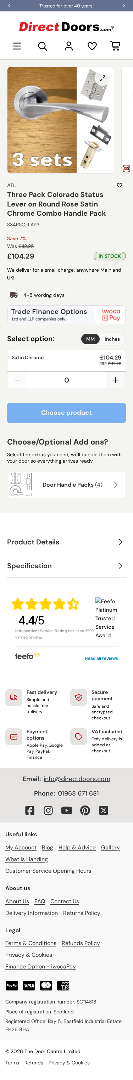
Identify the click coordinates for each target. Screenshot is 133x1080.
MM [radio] (90, 339)
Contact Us (64, 901)
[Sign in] (69, 46)
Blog (47, 847)
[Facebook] (29, 810)
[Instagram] (48, 810)
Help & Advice (77, 847)
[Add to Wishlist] (119, 185)
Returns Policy (81, 913)
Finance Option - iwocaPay (40, 966)
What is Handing (26, 859)
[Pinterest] (85, 810)
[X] (103, 810)
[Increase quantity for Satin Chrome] (116, 380)
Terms (12, 1062)
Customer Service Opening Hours (48, 871)
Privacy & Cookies (28, 955)
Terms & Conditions (30, 943)
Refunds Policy (81, 943)
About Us (17, 901)
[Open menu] (17, 46)
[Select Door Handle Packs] (115, 485)
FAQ (39, 901)
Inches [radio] (112, 339)
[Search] (43, 46)
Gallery (110, 847)
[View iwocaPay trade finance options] (66, 314)
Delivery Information (31, 913)
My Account (21, 847)
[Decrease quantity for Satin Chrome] (17, 380)
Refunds (33, 1062)
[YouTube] (66, 810)
